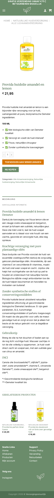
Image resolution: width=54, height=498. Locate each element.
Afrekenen (7, 454)
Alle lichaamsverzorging (27, 23)
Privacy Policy (36, 450)
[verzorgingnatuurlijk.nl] (27, 10)
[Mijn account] (45, 10)
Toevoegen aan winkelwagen (23, 162)
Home (7, 20)
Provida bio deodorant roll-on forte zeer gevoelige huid (40, 429)
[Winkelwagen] (50, 10)
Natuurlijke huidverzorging (30, 20)
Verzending (34, 454)
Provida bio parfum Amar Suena (13, 428)
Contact (33, 460)
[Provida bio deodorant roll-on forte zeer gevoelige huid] (40, 411)
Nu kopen (10, 169)
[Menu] (4, 10)
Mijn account (8, 460)
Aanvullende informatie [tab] (14, 205)
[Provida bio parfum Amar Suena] (14, 411)
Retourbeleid (35, 457)
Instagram (7, 477)
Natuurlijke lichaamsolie (25, 182)
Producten (7, 457)
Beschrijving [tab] (8, 199)
